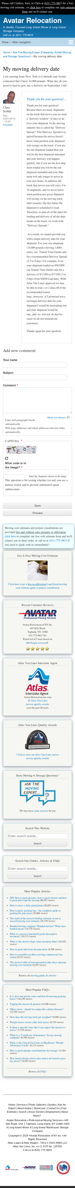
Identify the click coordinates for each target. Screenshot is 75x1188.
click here (35, 7)
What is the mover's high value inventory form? (34, 941)
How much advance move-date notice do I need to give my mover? (38, 1060)
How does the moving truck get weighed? (31, 1017)
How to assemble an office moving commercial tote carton (36, 956)
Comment (9, 385)
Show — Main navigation (16, 42)
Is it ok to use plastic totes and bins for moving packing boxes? (38, 998)
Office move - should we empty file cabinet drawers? (37, 1009)
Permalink (8, 124)
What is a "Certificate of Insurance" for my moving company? (36, 1036)
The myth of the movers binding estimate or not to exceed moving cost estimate (35, 920)
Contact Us (53, 1108)
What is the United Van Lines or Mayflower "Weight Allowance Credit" (36, 1044)
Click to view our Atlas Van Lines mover (38, 754)
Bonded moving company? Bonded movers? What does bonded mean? (38, 927)
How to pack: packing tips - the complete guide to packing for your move (35, 912)
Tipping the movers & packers (25, 1004)
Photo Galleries (37, 1104)
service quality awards (37, 704)
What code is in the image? (15, 465)
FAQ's (43, 1071)
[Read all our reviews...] (37, 648)
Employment (53, 1112)
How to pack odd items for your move (28, 949)
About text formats (56, 417)
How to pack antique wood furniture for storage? (34, 1050)
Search (23, 1112)
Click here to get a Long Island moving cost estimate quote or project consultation (37, 585)
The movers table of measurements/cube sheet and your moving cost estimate (38, 964)
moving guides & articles (43, 975)
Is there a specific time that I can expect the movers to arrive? (37, 1029)
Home (6, 52)
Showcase (39, 1108)
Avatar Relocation (32, 20)
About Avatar (24, 1108)
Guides (52, 1104)
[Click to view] (37, 793)
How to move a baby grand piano (26, 905)
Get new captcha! (6, 458)
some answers (41, 810)
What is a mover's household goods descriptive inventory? (33, 935)
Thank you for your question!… (47, 99)
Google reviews (36, 643)
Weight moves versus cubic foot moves (29, 1022)
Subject (8, 373)
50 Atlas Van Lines (37, 700)
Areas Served (36, 1112)
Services (22, 1104)
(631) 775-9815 (53, 3)
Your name (10, 360)
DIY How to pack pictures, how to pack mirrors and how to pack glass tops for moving (38, 899)
